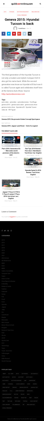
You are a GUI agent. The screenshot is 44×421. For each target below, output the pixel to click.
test (3, 401)
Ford (3, 302)
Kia (3, 312)
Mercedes (5, 320)
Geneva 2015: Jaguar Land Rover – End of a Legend (20, 126)
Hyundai (11, 11)
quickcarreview (7, 397)
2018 (3, 248)
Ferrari (3, 294)
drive (28, 384)
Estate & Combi (6, 286)
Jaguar (4, 307)
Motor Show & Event (23, 11)
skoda (36, 397)
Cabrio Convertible (7, 271)
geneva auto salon (17, 104)
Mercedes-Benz (6, 394)
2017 (3, 245)
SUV (3, 343)
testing (25, 401)
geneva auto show (31, 104)
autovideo (13, 102)
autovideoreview (23, 102)
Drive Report (6, 387)
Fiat (3, 296)
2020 (3, 253)
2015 (5, 11)
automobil (25, 373)
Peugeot (4, 327)
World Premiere (22, 15)
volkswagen (16, 404)
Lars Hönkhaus (19, 390)
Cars (3, 384)
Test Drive (17, 401)
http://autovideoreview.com (13, 94)
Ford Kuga (33, 102)
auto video (5, 102)
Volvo (3, 356)
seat (30, 397)
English (4, 390)
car (25, 380)
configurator (20, 384)
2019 (3, 250)
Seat (3, 333)
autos (14, 377)
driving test (34, 387)
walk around (31, 404)
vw (23, 404)
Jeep (3, 309)
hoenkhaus (21, 28)
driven (35, 384)
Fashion (4, 289)
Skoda (4, 335)
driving (14, 387)
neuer (22, 394)
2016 (3, 242)
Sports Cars (5, 340)
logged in (12, 217)
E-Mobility (5, 284)
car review (32, 380)
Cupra (3, 276)
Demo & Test (6, 278)
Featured (4, 291)
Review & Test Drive (8, 330)
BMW (3, 268)
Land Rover (5, 315)
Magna (4, 317)
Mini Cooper (5, 322)
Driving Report (24, 387)
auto (17, 373)
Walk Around (35, 11)
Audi (3, 266)
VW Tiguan (12, 110)
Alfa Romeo (5, 258)
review (16, 397)
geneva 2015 (6, 104)
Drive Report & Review (8, 281)
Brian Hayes (8, 157)
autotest (20, 377)
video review (6, 404)
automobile (34, 373)
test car (9, 401)
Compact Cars (6, 273)
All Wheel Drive (6, 260)
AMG (3, 263)
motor (16, 394)
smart (3, 338)
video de (4, 110)
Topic (3, 348)
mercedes (30, 390)
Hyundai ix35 (20, 107)
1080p (4, 373)
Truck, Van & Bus (7, 351)
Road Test (23, 397)
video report (33, 401)
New (28, 394)
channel (10, 384)
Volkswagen (5, 353)
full (11, 390)
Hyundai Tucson (31, 107)
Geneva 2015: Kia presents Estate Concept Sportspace (21, 119)
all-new (10, 373)
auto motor (5, 377)
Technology (5, 345)
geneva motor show (8, 107)
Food (3, 299)
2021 (3, 255)
